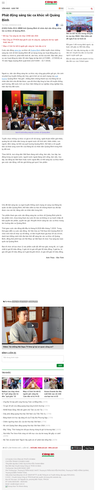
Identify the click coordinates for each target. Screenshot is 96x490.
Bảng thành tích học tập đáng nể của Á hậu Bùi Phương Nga (25, 418)
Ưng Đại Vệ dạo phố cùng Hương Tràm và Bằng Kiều (22, 402)
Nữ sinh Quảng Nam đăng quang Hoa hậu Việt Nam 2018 (24, 426)
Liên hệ (26, 448)
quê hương (24, 302)
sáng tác (17, 50)
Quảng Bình (35, 50)
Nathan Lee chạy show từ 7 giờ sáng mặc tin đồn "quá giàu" (10, 394)
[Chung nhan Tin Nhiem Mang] (17, 486)
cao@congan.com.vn (17, 484)
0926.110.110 (42, 448)
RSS (61, 8)
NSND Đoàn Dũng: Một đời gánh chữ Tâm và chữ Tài (22, 410)
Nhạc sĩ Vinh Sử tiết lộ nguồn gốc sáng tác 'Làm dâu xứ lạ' (24, 46)
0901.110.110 (53, 448)
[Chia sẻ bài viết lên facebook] (57, 25)
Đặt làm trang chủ (12, 448)
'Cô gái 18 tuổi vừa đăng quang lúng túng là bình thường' (23, 406)
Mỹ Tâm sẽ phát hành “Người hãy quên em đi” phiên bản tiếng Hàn (27, 440)
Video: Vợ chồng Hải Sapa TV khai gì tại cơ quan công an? (28, 347)
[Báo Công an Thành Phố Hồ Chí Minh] (51, 3)
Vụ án (69, 13)
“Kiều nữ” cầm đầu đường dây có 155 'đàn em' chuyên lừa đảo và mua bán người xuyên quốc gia (80, 52)
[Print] (62, 25)
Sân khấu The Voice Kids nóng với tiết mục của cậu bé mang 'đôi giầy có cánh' (32, 433)
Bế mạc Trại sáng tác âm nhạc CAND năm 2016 (20, 36)
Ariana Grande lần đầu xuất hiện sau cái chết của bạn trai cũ (53, 394)
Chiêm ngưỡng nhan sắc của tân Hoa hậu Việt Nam (22, 422)
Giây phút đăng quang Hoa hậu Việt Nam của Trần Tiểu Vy (24, 414)
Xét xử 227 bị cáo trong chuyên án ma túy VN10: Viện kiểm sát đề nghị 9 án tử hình (79, 36)
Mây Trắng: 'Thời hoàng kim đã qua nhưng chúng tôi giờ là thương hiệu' (29, 430)
